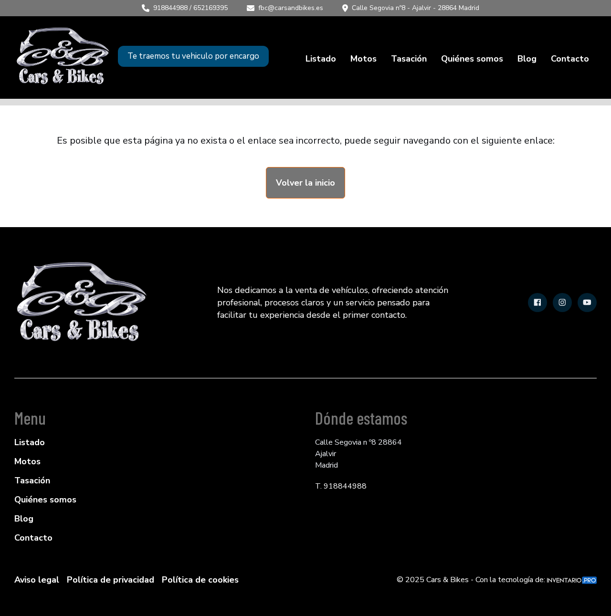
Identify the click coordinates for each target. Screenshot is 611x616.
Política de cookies (200, 579)
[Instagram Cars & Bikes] (562, 302)
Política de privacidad (110, 579)
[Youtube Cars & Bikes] (587, 302)
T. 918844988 (341, 486)
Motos (363, 58)
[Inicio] (62, 56)
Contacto (570, 58)
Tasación (409, 58)
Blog (527, 58)
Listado (321, 58)
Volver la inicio (305, 182)
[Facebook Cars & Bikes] (537, 302)
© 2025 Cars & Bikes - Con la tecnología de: (472, 579)
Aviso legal (36, 579)
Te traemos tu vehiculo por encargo (193, 56)
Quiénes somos (472, 58)
